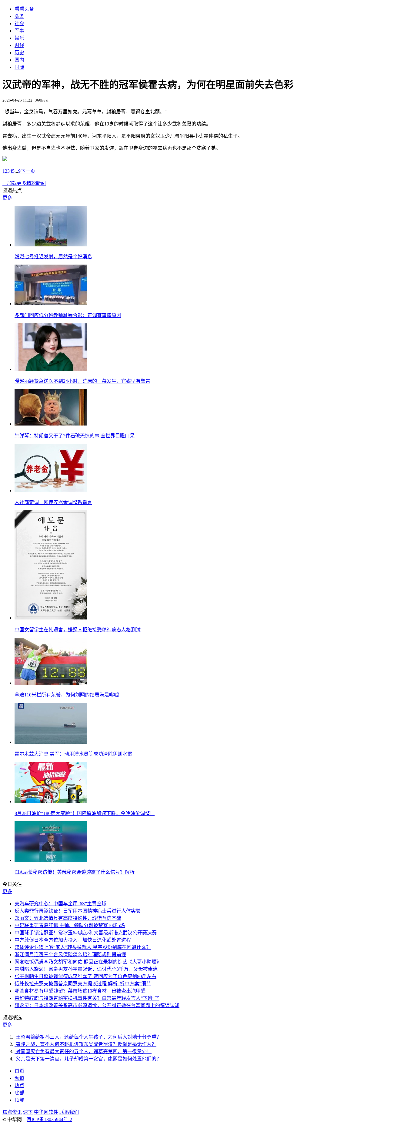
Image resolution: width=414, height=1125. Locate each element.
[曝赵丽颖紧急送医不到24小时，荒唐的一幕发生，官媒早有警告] (51, 369)
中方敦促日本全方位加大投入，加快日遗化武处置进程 (73, 940)
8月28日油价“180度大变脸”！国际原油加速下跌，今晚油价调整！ (85, 813)
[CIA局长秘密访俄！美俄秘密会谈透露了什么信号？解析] (51, 860)
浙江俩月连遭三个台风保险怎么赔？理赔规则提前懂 (70, 954)
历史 (19, 52)
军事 (19, 30)
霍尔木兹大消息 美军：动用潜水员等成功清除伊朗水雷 (73, 753)
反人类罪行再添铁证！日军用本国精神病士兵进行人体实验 (78, 910)
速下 (28, 1112)
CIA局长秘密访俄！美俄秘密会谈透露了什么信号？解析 (75, 872)
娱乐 (19, 38)
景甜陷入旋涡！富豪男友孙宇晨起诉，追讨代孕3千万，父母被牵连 (86, 969)
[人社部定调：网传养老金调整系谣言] (51, 490)
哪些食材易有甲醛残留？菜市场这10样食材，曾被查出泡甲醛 (80, 990)
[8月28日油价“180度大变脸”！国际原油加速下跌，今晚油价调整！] (51, 801)
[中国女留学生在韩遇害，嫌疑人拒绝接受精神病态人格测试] (51, 617)
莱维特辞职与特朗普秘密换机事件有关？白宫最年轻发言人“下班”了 (87, 998)
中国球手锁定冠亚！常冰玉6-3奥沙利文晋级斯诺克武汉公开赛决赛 (86, 932)
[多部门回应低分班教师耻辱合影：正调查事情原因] (51, 303)
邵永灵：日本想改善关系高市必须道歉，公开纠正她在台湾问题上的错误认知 (97, 1005)
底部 (19, 1092)
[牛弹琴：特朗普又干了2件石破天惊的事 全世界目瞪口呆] (51, 423)
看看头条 (24, 9)
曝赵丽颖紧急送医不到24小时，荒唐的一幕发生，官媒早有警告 (82, 381)
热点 (19, 1085)
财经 (19, 45)
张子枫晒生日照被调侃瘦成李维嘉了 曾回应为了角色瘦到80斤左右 (85, 976)
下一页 (28, 171)
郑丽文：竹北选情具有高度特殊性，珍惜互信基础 (68, 918)
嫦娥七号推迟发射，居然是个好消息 (53, 256)
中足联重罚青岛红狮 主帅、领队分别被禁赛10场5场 (70, 925)
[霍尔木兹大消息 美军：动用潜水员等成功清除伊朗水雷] (51, 742)
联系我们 (69, 1112)
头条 (19, 16)
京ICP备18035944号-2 (49, 1119)
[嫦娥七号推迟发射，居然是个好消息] (51, 244)
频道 (19, 1078)
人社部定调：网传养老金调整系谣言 (53, 502)
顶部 (19, 1100)
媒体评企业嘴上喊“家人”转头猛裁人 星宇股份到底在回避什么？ (83, 947)
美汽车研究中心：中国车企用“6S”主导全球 (60, 903)
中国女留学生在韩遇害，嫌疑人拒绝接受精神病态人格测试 (78, 629)
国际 (19, 67)
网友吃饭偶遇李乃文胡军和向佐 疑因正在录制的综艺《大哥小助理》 (88, 961)
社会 (19, 23)
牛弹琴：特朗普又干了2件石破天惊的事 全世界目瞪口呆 (75, 435)
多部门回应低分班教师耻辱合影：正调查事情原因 (68, 315)
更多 (7, 197)
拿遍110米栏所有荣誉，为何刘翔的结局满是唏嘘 (67, 694)
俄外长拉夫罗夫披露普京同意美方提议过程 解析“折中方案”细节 (83, 983)
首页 (19, 1070)
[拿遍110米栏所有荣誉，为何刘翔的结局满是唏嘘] (51, 683)
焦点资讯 (12, 1112)
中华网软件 (46, 1112)
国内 (19, 59)
